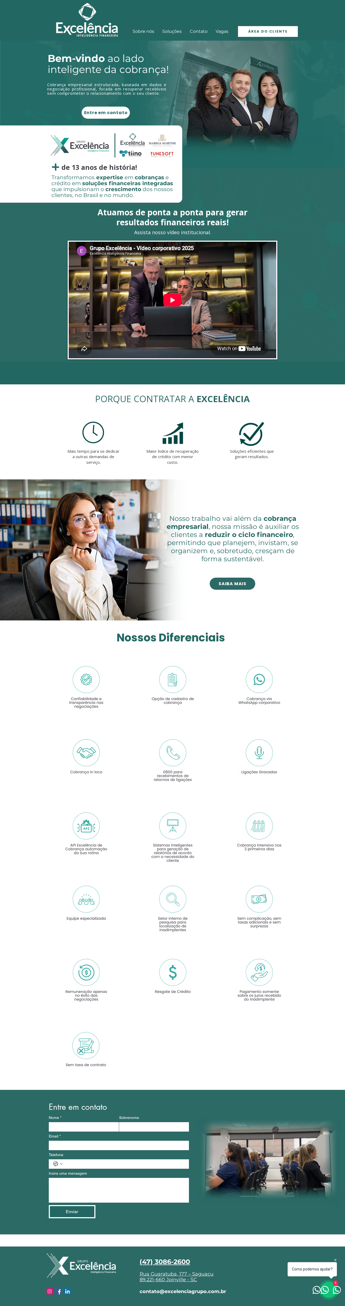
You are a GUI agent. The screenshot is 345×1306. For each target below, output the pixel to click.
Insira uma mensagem (68, 1173)
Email (55, 1136)
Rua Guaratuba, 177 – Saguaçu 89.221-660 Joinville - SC (176, 1277)
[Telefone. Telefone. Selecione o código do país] (58, 1164)
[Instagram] (50, 1291)
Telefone (56, 1155)
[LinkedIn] (67, 1291)
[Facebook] (59, 1291)
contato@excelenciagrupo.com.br (183, 1291)
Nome (55, 1117)
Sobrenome (129, 1117)
